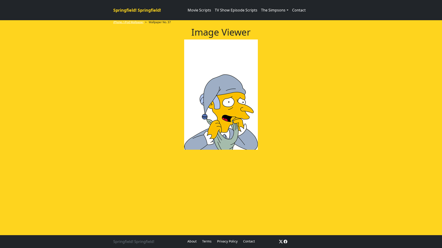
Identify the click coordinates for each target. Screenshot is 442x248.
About (192, 241)
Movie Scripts (199, 10)
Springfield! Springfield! (137, 10)
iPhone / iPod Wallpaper (128, 22)
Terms (207, 241)
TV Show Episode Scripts (236, 10)
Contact (299, 10)
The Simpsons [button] (273, 10)
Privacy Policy (227, 241)
